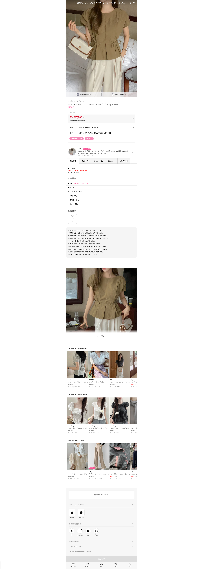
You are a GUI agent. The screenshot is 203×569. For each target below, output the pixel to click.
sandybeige (71, 426)
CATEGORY (73, 566)
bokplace (91, 472)
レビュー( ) (98, 161)
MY (130, 566)
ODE (111, 380)
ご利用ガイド (123, 161)
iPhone (72, 517)
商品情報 (73, 161)
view (132, 152)
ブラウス (71, 101)
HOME (101, 566)
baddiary (112, 472)
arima (69, 472)
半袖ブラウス (80, 101)
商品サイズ (85, 161)
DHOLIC (91, 380)
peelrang (70, 380)
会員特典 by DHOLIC (101, 495)
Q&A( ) (111, 161)
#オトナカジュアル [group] (76, 139)
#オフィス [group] (89, 139)
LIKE (116, 566)
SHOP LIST (87, 566)
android (81, 517)
